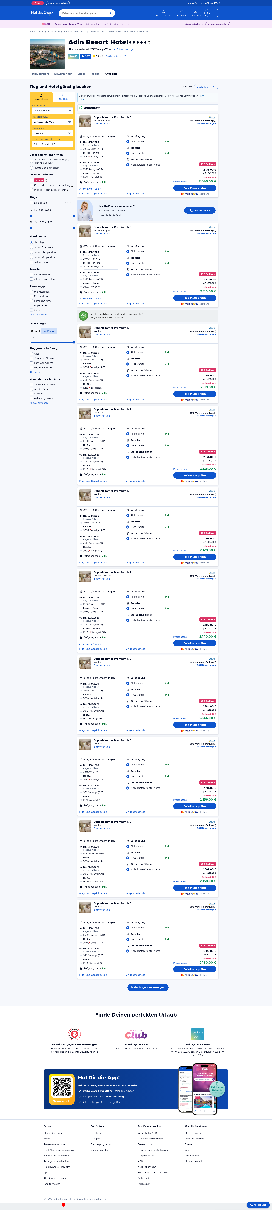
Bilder (81, 73)
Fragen (95, 73)
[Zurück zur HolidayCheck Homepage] (42, 13)
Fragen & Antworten (55, 1144)
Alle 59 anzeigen (39, 403)
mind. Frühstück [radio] (44, 247)
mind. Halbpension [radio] (45, 252)
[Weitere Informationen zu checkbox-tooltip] (46, 180)
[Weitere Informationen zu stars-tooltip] (148, 42)
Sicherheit (143, 1178)
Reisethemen (192, 1155)
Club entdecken (193, 24)
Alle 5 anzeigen (38, 372)
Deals (36, 3)
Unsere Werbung (194, 1138)
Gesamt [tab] (35, 331)
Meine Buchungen (54, 1133)
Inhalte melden (52, 1184)
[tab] (41, 97)
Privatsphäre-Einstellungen (153, 1150)
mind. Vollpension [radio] (45, 257)
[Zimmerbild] (85, 121)
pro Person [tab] (49, 331)
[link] (163, 13)
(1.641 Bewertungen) (206, 123)
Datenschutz (145, 1144)
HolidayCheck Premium (57, 1167)
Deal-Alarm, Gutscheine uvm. (60, 1150)
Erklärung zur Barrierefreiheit (154, 1172)
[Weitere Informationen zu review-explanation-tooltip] (124, 56)
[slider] (31, 216)
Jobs (187, 1150)
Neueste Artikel (193, 1161)
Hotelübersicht (39, 73)
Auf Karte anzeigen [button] (124, 49)
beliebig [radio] (39, 242)
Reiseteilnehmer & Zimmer (47, 139)
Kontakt (191, 3)
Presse (188, 1144)
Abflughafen (38, 105)
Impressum (144, 1184)
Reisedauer (38, 128)
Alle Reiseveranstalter (56, 1178)
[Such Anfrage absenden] (111, 13)
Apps (46, 1172)
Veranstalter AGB (147, 1133)
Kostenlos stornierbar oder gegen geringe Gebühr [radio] (53, 161)
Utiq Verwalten (146, 1155)
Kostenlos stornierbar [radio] (47, 167)
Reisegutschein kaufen (56, 1161)
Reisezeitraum (40, 116)
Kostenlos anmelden (217, 24)
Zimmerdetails (102, 123)
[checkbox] (52, 180)
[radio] (147, 141)
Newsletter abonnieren (56, 1155)
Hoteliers (96, 1133)
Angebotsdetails (135, 193)
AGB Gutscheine (147, 1167)
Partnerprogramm (101, 1144)
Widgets (95, 1138)
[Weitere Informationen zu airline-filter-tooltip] (56, 348)
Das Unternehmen (195, 1133)
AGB (140, 1161)
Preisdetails (180, 181)
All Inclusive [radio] (41, 262)
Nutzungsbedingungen (150, 1138)
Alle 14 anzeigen (38, 314)
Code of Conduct (100, 1150)
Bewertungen (63, 73)
